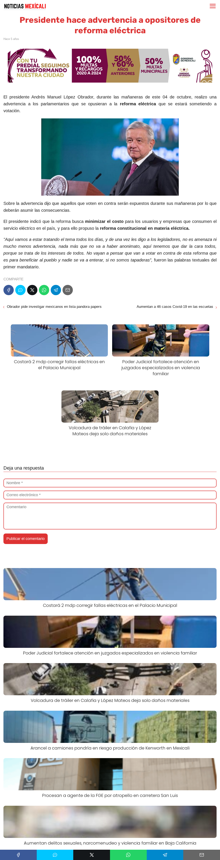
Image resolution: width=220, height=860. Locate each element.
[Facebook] (8, 290)
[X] (32, 290)
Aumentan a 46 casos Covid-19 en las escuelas (175, 307)
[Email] (68, 290)
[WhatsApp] (44, 290)
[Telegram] (56, 290)
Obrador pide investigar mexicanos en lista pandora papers (54, 307)
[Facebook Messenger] (20, 290)
